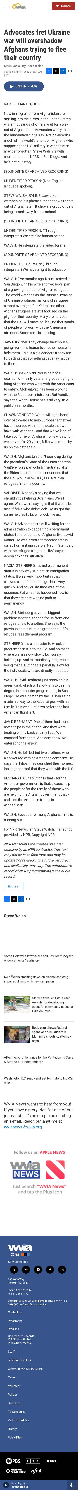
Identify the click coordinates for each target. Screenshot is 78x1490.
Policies (13, 1394)
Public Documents (19, 1343)
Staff (11, 1351)
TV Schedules (16, 1411)
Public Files (15, 1437)
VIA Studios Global (19, 1339)
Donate (65, 6)
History (12, 1429)
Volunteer (14, 1386)
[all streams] (72, 1485)
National (13, 886)
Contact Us (15, 1312)
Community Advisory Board (25, 1368)
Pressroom (15, 1320)
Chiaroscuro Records (21, 1336)
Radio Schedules (18, 1420)
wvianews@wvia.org (23, 1127)
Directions (14, 1403)
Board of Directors (19, 1360)
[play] (6, 1485)
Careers (13, 1377)
